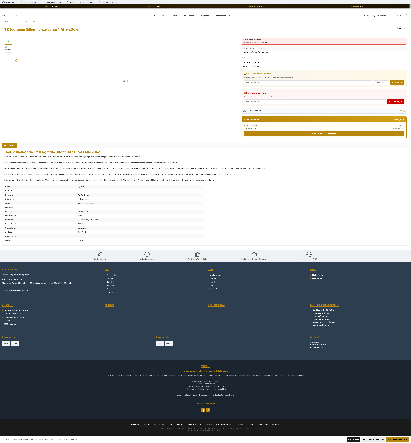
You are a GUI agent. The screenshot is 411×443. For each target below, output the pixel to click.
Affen (152, 168)
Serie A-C (110, 278)
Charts (251, 424)
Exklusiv (7, 321)
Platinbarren (317, 278)
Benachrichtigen (395, 102)
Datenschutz (191, 424)
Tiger (263, 168)
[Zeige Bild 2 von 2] (127, 81)
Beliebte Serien (112, 275)
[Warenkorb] (406, 15)
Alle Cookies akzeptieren (397, 439)
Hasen (45, 168)
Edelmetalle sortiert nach (14, 317)
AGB (201, 424)
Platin (313, 269)
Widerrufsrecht (240, 424)
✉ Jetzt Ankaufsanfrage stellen (324, 133)
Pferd (121, 168)
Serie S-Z (110, 289)
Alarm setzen (397, 83)
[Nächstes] (235, 60)
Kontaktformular (21, 291)
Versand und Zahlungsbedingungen (219, 424)
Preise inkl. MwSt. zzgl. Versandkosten (255, 52)
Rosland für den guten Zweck (155, 424)
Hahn (167, 168)
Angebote (109, 305)
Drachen (80, 168)
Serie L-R (110, 285)
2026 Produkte (10, 324)
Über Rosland (136, 424)
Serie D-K (110, 282)
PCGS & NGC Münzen (12, 314)
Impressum (180, 424)
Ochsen (231, 168)
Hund (183, 168)
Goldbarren (111, 292)
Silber (210, 269)
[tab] (9, 145)
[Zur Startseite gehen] (10, 16)
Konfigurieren (353, 439)
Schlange (104, 168)
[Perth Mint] (402, 30)
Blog (171, 424)
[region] (120, 61)
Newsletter (276, 424)
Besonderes (7, 305)
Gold (107, 269)
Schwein (199, 168)
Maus (215, 168)
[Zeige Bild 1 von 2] (124, 81)
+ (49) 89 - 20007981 (13, 279)
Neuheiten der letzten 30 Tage (16, 310)
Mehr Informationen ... (73, 439)
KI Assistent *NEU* (216, 305)
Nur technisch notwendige (373, 439)
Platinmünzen (317, 275)
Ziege (136, 168)
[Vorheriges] (16, 60)
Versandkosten (199, 428)
